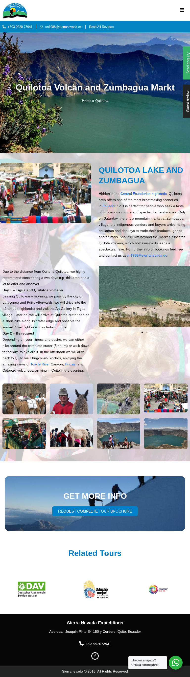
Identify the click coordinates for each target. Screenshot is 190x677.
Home (86, 101)
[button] (142, 332)
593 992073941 (98, 644)
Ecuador (108, 206)
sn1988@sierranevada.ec (147, 255)
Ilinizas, (70, 364)
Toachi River (40, 364)
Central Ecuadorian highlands (143, 194)
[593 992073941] (81, 643)
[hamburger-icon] (182, 11)
